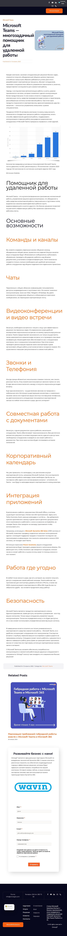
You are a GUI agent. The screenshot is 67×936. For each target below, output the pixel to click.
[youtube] (52, 2)
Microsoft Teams (8, 20)
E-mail (19, 829)
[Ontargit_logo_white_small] (10, 9)
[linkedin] (56, 2)
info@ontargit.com (13, 897)
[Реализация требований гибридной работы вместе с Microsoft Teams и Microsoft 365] (33, 705)
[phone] (56, 6)
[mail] (52, 6)
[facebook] (49, 2)
